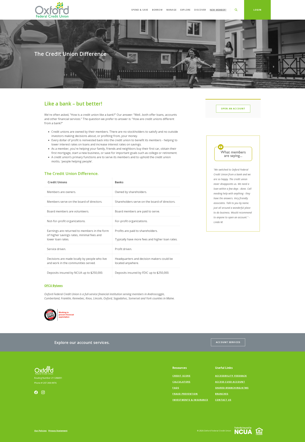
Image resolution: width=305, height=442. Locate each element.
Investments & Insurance (190, 399)
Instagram (43, 392)
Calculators (181, 381)
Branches (221, 393)
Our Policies (40, 430)
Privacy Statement (57, 430)
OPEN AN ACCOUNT (233, 108)
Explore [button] (185, 9)
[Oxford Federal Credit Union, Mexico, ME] (52, 10)
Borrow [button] (157, 9)
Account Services (228, 342)
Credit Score (181, 375)
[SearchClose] (236, 9)
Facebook (36, 392)
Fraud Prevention (185, 393)
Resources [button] (179, 368)
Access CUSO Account (230, 381)
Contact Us (223, 399)
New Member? (218, 9)
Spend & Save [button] (139, 9)
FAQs (175, 387)
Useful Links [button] (224, 368)
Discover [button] (200, 9)
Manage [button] (171, 9)
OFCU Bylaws (53, 286)
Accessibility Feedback (231, 375)
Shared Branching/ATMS (232, 387)
